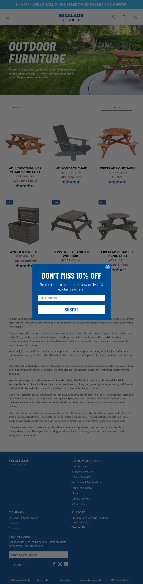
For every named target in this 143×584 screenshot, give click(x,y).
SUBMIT (71, 309)
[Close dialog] (107, 267)
